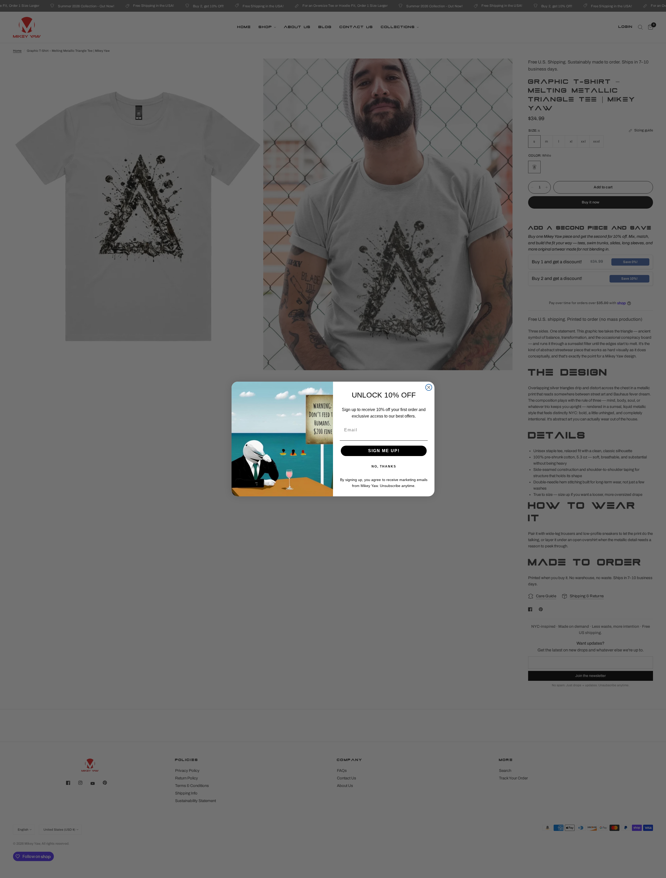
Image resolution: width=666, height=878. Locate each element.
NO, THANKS (384, 466)
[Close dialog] (429, 387)
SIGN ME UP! (384, 450)
